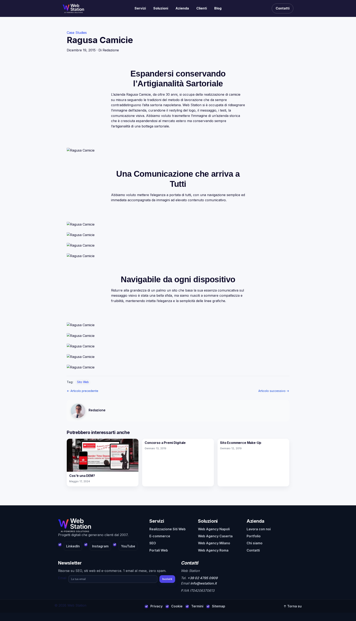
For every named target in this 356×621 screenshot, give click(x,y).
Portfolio (254, 536)
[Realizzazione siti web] (73, 8)
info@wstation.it (203, 583)
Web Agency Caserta (215, 536)
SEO (152, 543)
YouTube (128, 546)
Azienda (182, 8)
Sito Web (83, 382)
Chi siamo (254, 543)
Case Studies (77, 33)
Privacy (156, 606)
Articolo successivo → (273, 391)
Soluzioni (160, 8)
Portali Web (158, 550)
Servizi (140, 8)
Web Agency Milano (214, 543)
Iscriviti (167, 579)
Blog (217, 8)
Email (62, 578)
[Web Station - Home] (101, 525)
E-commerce (159, 536)
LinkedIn (73, 546)
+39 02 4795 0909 (202, 578)
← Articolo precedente (82, 391)
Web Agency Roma (213, 550)
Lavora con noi (259, 529)
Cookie (177, 606)
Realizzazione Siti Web (167, 529)
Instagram (100, 546)
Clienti (201, 8)
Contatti (282, 8)
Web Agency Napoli (214, 529)
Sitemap (218, 606)
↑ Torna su (292, 606)
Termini (197, 606)
